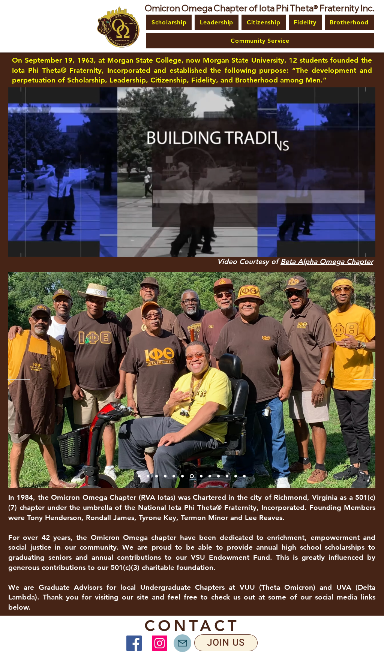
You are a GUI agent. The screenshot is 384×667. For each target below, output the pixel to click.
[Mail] (182, 643)
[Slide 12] (148, 476)
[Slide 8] (227, 476)
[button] (169, 22)
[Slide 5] (191, 476)
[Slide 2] (165, 476)
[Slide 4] (182, 476)
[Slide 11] (139, 476)
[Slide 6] (200, 476)
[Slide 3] (173, 476)
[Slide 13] (209, 476)
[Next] (365, 380)
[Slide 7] (218, 476)
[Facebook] (134, 643)
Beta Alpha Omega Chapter (326, 261)
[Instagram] (159, 643)
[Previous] (19, 380)
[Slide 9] (235, 476)
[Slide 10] (244, 476)
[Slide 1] (156, 476)
